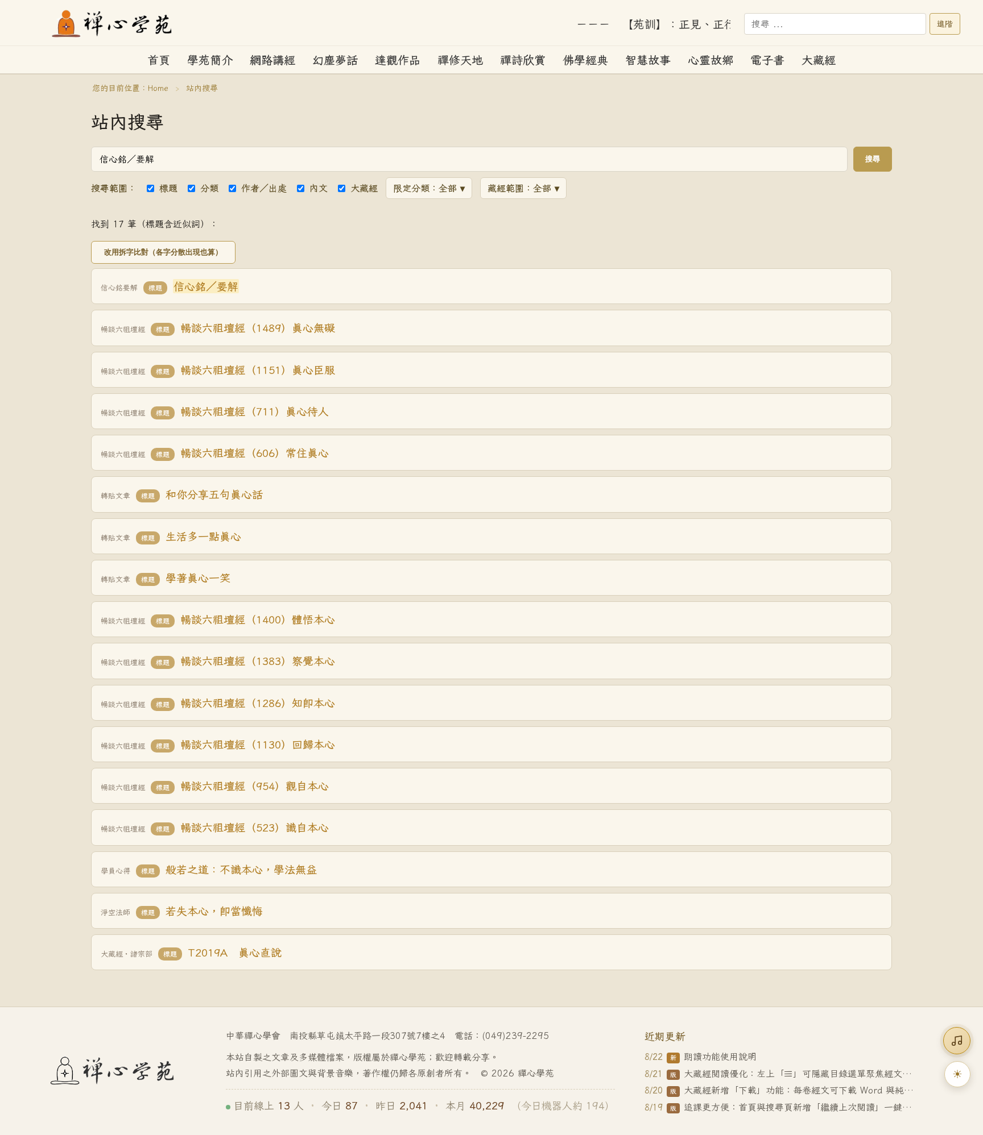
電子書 (767, 60)
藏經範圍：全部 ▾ (523, 188)
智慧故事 (648, 60)
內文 (318, 188)
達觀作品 (397, 60)
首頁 (158, 60)
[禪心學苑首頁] (112, 24)
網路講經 (272, 60)
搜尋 (872, 159)
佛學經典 (585, 60)
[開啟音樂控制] (956, 1040)
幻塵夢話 (335, 60)
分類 (209, 188)
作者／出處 (264, 188)
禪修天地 (460, 60)
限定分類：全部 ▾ (429, 188)
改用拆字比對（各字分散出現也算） (163, 252)
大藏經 (819, 60)
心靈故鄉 (710, 60)
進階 (945, 24)
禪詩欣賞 (523, 60)
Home (158, 88)
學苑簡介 (210, 60)
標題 (168, 188)
